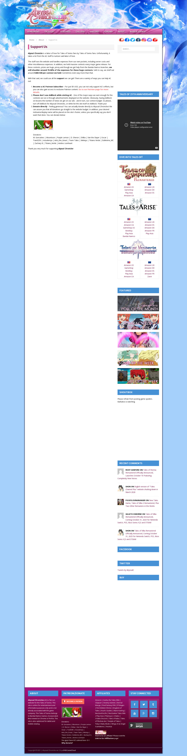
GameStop (129, 190)
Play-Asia (129, 193)
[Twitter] (144, 704)
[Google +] (144, 713)
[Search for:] (138, 49)
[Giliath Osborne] (121, 517)
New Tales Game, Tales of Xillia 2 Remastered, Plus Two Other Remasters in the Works (142, 503)
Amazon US (129, 187)
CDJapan (98, 703)
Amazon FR (149, 230)
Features (65, 32)
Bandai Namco (129, 236)
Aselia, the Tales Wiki (111, 700)
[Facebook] (134, 704)
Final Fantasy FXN (109, 705)
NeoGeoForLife (101, 713)
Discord (94, 32)
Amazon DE (149, 190)
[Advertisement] (138, 72)
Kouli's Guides (106, 710)
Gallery (80, 32)
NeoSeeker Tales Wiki (117, 713)
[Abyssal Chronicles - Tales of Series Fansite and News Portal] (100, 733)
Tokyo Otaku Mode (102, 724)
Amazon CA (129, 195)
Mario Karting (119, 710)
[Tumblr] (153, 704)
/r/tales (116, 716)
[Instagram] (153, 713)
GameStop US (129, 228)
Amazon (98, 700)
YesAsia (109, 726)
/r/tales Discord (101, 718)
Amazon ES (149, 193)
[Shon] (121, 490)
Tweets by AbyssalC (126, 570)
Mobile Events (138, 32)
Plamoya (108, 716)
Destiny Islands (109, 703)
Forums (108, 32)
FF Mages (120, 705)
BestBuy (128, 230)
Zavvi (149, 276)
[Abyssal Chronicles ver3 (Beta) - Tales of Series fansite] (93, 14)
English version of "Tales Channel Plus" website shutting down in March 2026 (142, 489)
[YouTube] (134, 713)
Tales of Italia (114, 718)
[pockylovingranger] (121, 503)
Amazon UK (149, 187)
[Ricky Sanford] (121, 473)
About (121, 32)
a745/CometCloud (69, 750)
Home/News (33, 32)
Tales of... (50, 32)
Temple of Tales (114, 721)
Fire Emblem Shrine (103, 708)
